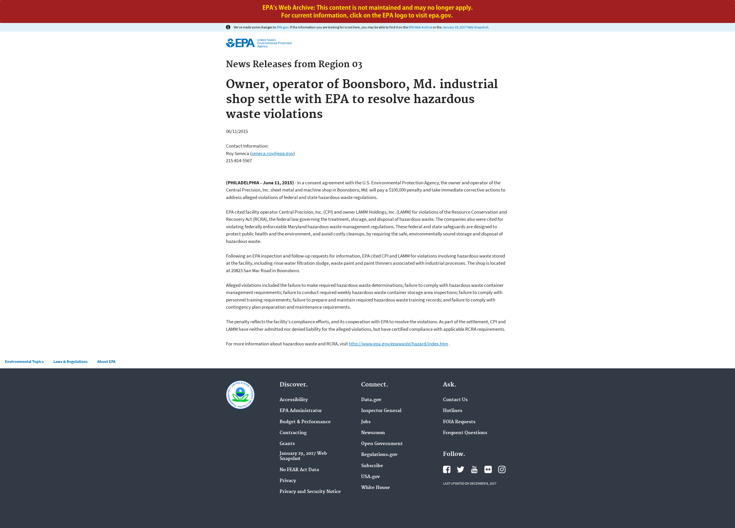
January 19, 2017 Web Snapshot (465, 27)
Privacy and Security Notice (310, 491)
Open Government (382, 443)
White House (375, 487)
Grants (287, 443)
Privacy (288, 480)
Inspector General (381, 410)
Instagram (502, 469)
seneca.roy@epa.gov (272, 153)
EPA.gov (283, 27)
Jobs (366, 422)
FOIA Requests (459, 422)
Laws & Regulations (70, 361)
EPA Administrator (301, 410)
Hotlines (452, 410)
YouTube (474, 469)
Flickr (488, 469)
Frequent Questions (465, 433)
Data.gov (371, 400)
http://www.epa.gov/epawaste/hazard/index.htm (398, 344)
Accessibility (294, 400)
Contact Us (455, 400)
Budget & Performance (305, 422)
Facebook (446, 469)
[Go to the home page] (240, 42)
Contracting (293, 433)
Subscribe (372, 466)
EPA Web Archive (420, 27)
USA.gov (370, 476)
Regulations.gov (379, 454)
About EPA (106, 361)
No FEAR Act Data (299, 470)
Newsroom (373, 433)
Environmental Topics (24, 361)
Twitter (460, 469)
